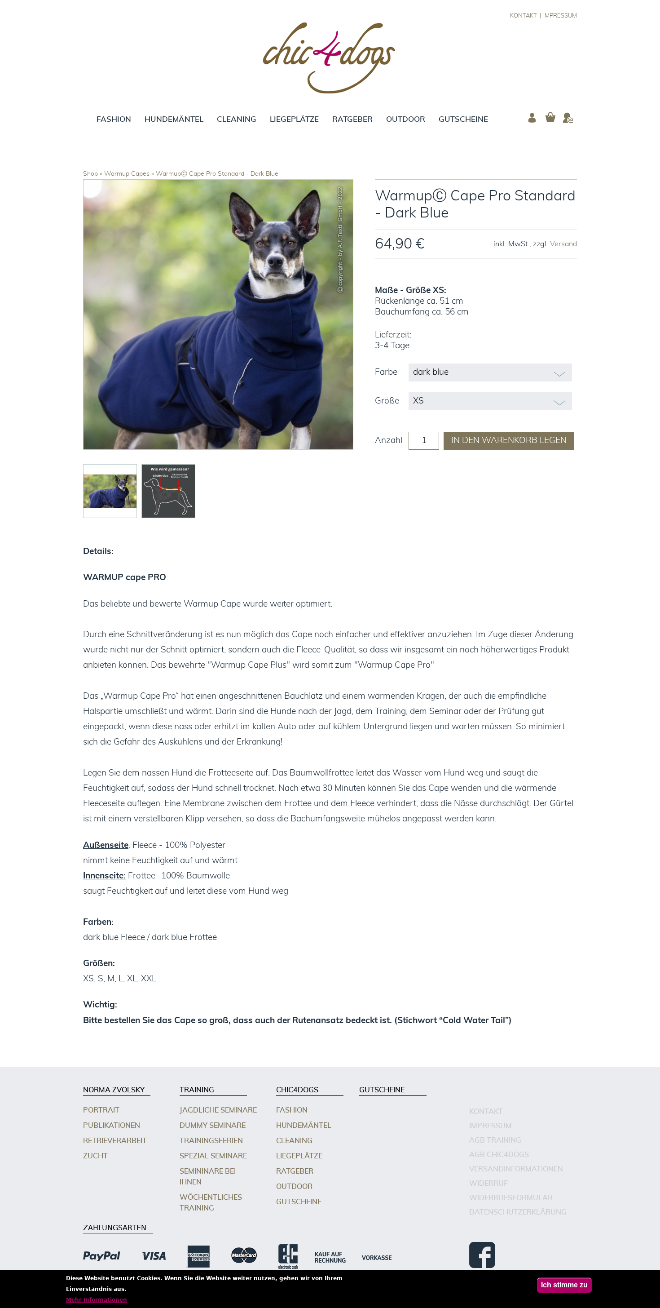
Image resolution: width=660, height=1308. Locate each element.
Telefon (568, 118)
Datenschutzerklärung (518, 1212)
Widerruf (488, 1183)
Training (197, 1090)
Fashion (114, 119)
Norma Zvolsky (114, 1090)
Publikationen (111, 1125)
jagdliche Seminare (218, 1110)
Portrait (101, 1110)
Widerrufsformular (511, 1198)
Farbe (386, 372)
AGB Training (495, 1140)
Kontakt (523, 16)
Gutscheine (463, 119)
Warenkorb (550, 118)
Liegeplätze (294, 119)
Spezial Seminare (213, 1156)
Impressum (560, 16)
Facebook (482, 1255)
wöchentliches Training (211, 1203)
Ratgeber (352, 119)
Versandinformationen (516, 1169)
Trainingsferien (211, 1140)
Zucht (95, 1156)
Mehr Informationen (96, 1300)
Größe (387, 401)
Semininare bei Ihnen (208, 1177)
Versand (563, 244)
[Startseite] (330, 59)
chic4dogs (297, 1090)
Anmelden (532, 118)
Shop (90, 174)
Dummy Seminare (213, 1125)
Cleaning (236, 119)
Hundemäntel (174, 119)
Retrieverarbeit (115, 1140)
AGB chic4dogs (499, 1154)
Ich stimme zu (564, 1285)
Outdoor (405, 119)
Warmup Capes (127, 174)
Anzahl (388, 440)
